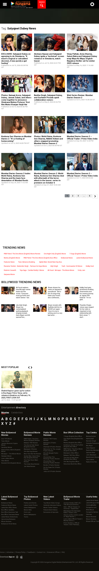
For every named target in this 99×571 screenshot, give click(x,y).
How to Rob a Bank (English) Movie (10, 450)
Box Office (74, 432)
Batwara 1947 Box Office (71, 455)
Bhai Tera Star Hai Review (32, 454)
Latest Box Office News (9, 507)
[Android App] (17, 557)
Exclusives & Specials (50, 512)
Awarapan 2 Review (30, 449)
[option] (16, 386)
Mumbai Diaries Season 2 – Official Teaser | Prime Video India (82, 174)
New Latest (48, 497)
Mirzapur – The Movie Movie (11, 454)
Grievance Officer (53, 552)
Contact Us (41, 552)
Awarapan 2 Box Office (71, 453)
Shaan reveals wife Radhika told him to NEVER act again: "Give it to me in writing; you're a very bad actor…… (55, 310)
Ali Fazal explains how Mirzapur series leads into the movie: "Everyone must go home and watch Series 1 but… (23, 293)
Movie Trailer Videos (50, 507)
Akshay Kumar (91, 436)
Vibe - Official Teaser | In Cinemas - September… (72, 507)
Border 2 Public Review (51, 465)
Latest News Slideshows (9, 517)
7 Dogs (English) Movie (77, 254)
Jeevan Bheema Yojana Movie (9, 444)
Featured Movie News (8, 505)
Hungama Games (92, 512)
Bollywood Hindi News (8, 524)
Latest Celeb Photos (31, 505)
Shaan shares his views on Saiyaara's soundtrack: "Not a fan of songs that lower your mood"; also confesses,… (55, 293)
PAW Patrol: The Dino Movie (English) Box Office (40, 258)
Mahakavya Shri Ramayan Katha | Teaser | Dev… (72, 511)
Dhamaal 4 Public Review (52, 447)
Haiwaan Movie (6, 456)
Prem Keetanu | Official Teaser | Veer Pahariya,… (72, 523)
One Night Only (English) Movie (55, 254)
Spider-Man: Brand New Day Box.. (51, 262)
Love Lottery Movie (7, 458)
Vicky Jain (81, 270)
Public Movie (49, 433)
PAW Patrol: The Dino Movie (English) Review (32, 439)
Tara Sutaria (90, 459)
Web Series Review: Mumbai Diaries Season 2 (80, 96)
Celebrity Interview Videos (52, 505)
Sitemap (89, 514)
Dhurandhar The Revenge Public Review (51, 458)
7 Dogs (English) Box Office (73, 436)
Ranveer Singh (91, 441)
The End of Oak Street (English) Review (31, 446)
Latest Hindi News (92, 500)
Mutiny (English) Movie (12, 258)
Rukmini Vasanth (10, 270)
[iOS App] (21, 557)
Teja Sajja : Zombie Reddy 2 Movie (32, 270)
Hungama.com (91, 507)
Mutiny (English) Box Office (73, 442)
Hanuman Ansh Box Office (72, 464)
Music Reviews (91, 519)
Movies (5, 412)
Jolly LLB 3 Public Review (52, 471)
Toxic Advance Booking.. (27, 262)
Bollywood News (67, 258)
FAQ (63, 552)
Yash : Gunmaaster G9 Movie (72, 266)
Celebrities (17, 412)
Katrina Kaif (90, 438)
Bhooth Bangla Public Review (50, 454)
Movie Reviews (6, 521)
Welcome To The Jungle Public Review (52, 450)
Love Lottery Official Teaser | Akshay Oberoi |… (73, 519)
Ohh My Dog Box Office (71, 461)
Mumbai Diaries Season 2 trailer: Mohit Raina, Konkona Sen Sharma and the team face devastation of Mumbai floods (16, 177)
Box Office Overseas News (10, 514)
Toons (26, 517)
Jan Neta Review (29, 466)
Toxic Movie (5, 441)
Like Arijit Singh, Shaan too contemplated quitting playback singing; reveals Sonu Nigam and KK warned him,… (23, 311)
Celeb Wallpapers (30, 507)
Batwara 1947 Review (31, 443)
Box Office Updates (7, 510)
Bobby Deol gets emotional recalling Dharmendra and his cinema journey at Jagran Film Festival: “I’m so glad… (86, 294)
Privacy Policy (20, 552)
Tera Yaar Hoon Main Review (31, 461)
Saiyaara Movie (9, 274)
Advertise (10, 552)
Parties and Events (30, 503)
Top (91, 432)
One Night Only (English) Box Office (73, 439)
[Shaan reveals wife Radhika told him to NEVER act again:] (40, 311)
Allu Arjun (89, 445)
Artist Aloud (90, 510)
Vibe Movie (5, 461)
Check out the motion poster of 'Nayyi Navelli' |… (73, 515)
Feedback (31, 552)
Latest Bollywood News (84, 258)
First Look (27, 512)
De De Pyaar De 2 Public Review (51, 468)
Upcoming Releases (8, 519)
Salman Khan (90, 452)
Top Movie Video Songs (51, 503)
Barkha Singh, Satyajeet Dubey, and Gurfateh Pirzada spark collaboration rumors (48, 97)
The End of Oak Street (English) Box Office (71, 458)
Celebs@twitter (91, 505)
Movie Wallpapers (30, 514)
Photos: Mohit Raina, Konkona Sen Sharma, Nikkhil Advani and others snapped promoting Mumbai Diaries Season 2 (48, 140)
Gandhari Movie (6, 447)
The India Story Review (31, 464)
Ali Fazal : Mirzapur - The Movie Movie (61, 270)
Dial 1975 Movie (6, 439)
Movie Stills (28, 510)
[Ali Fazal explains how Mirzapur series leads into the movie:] (8, 293)
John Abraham (91, 455)
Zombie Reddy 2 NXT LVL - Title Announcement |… (72, 503)
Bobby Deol (90, 266)
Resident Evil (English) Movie (11, 463)
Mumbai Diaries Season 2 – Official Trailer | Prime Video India (82, 137)
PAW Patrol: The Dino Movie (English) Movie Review (22, 254)
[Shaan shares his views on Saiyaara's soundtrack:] (40, 293)
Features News (9, 262)
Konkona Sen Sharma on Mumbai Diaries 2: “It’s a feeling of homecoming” (16, 138)
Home (2, 552)
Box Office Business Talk (9, 512)
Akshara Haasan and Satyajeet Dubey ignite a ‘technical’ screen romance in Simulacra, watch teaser (49, 57)
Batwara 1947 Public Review (50, 439)
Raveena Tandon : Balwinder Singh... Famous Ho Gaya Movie (25, 266)
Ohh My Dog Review (30, 451)
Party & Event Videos (50, 510)
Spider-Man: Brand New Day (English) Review (32, 457)
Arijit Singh (54, 266)
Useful (91, 496)
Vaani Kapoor (90, 448)
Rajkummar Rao (91, 462)
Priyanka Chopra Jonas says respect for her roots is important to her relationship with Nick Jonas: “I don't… (87, 311)
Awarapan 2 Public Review (49, 443)
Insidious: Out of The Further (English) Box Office (73, 445)
